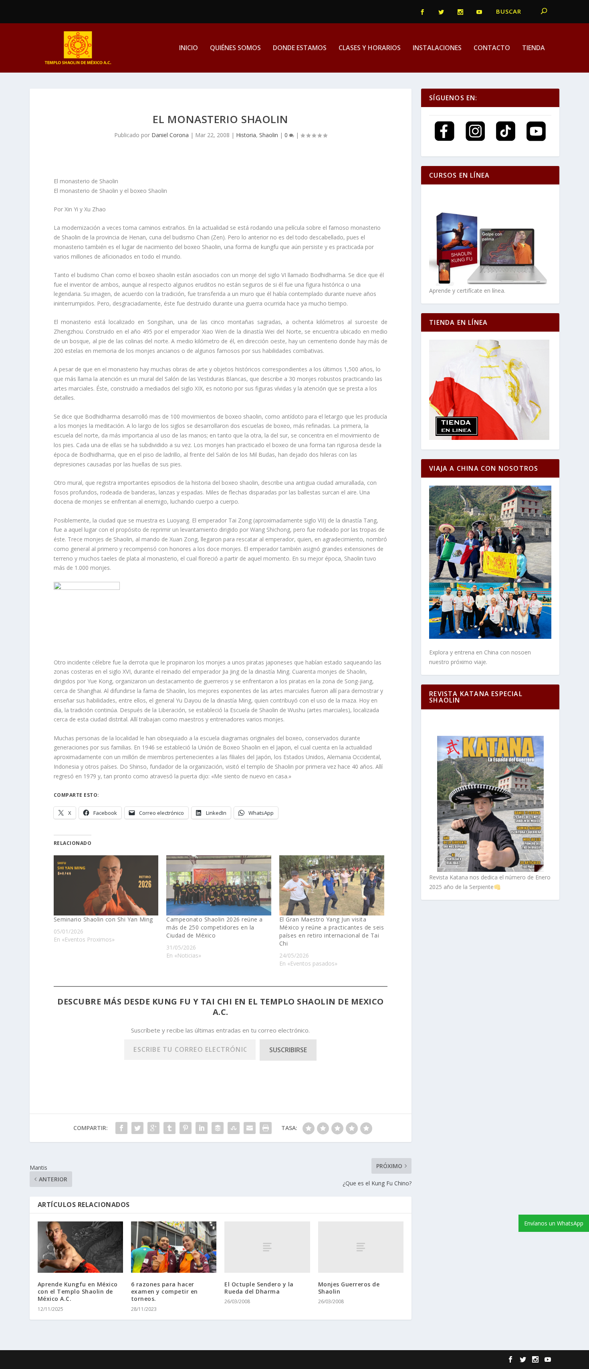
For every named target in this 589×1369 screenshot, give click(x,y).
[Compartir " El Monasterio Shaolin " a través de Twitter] (137, 1128)
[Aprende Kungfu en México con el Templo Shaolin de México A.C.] (80, 1247)
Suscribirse (288, 1049)
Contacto (492, 48)
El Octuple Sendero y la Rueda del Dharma (259, 1287)
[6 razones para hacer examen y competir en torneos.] (173, 1247)
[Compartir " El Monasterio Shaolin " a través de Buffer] (218, 1128)
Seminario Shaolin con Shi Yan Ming (103, 919)
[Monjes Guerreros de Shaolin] (360, 1247)
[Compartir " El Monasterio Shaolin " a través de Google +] (153, 1128)
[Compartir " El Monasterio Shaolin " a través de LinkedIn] (202, 1128)
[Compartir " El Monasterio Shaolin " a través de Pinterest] (186, 1128)
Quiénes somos (235, 48)
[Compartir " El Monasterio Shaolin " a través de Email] (250, 1128)
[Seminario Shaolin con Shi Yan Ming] (106, 885)
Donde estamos (300, 48)
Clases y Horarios (370, 48)
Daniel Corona (170, 135)
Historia (246, 135)
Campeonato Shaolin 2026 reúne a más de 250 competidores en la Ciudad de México (214, 927)
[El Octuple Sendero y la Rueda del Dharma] (267, 1247)
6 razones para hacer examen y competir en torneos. (164, 1291)
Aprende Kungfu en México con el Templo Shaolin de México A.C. (78, 1291)
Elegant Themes (93, 1360)
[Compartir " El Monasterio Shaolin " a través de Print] (266, 1128)
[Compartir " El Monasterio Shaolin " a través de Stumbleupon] (234, 1128)
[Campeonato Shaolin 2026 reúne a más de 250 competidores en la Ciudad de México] (218, 885)
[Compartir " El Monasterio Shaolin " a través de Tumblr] (169, 1128)
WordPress (175, 1360)
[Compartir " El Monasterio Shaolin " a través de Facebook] (121, 1128)
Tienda (533, 48)
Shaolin (268, 135)
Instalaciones (437, 48)
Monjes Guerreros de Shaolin (349, 1287)
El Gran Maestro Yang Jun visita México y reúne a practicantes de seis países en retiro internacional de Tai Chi (331, 931)
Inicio (188, 48)
